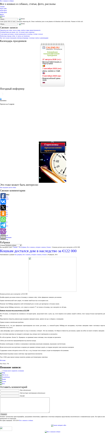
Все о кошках (31, 247)
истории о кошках (41, 247)
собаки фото (3, 12)
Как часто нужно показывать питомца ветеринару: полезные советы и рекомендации (24, 38)
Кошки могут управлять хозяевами (13, 371)
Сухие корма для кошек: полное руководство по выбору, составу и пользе (21, 34)
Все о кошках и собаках (7, 1)
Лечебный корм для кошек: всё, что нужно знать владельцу (17, 32)
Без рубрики (22, 247)
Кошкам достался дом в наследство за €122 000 (38, 251)
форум (2, 14)
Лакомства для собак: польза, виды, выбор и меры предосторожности (20, 30)
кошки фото (3, 10)
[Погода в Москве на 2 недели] (7, 104)
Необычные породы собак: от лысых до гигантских (15, 36)
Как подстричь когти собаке (8, 187)
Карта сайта (3, 8)
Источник (2, 360)
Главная (2, 6)
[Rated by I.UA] (6, 430)
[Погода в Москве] (1, 95)
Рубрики (2, 245)
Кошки (49, 247)
